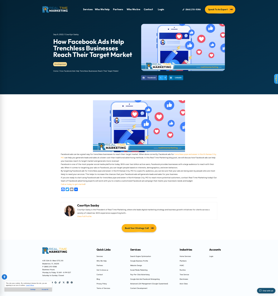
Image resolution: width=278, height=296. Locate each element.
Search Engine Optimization (140, 256)
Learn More (30, 285)
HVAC (182, 265)
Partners (100, 265)
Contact (100, 275)
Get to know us (102, 270)
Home (55, 71)
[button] (191, 9)
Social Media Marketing (138, 270)
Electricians (184, 279)
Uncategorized (60, 64)
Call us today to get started (73, 184)
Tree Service (184, 275)
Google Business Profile (139, 261)
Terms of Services (103, 288)
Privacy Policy (102, 284)
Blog (98, 279)
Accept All (45, 289)
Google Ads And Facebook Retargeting (145, 279)
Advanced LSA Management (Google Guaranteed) (149, 284)
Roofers (183, 270)
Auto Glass (184, 284)
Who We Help (102, 261)
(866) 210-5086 (50, 267)
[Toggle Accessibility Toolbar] (4, 277)
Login (211, 256)
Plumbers (183, 261)
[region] (28, 286)
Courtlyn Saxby (72, 34)
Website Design (136, 265)
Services (100, 256)
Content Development (138, 288)
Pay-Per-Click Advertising (140, 275)
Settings (33, 289)
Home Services (185, 256)
